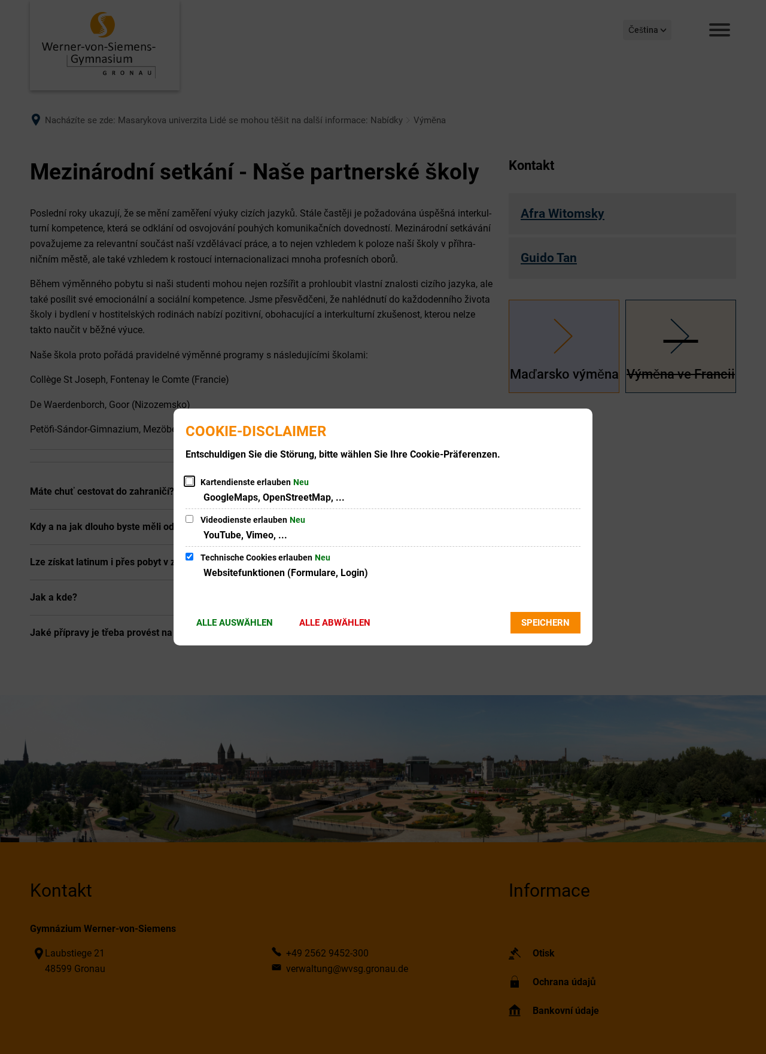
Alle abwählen (334, 622)
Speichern (545, 622)
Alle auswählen (234, 622)
